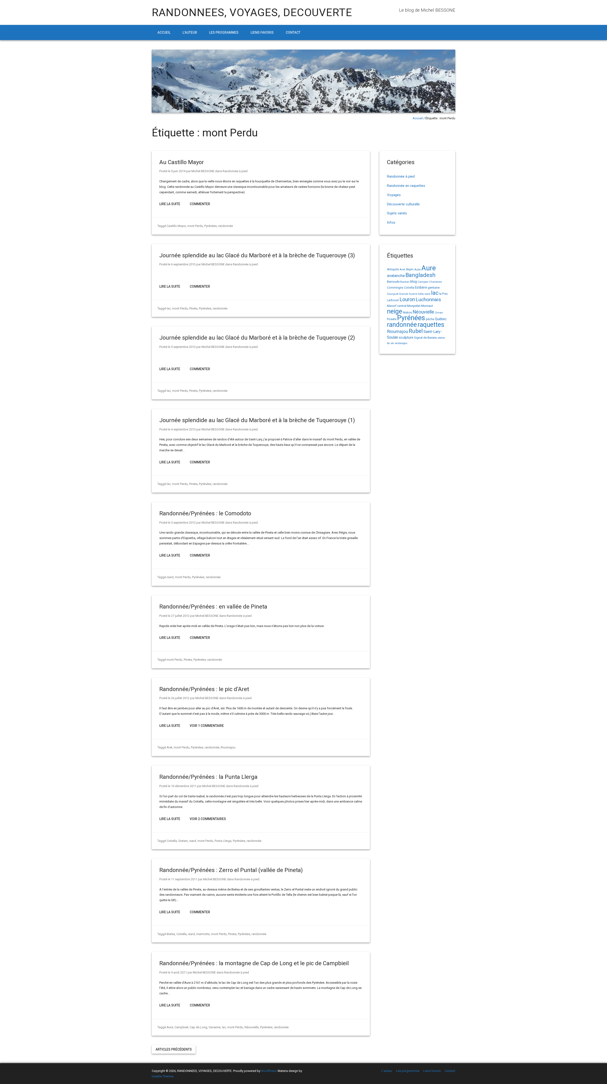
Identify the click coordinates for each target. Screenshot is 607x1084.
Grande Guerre (408, 293)
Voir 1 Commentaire (207, 726)
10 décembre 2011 (183, 786)
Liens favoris (262, 32)
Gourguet (392, 293)
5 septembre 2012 (183, 522)
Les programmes (224, 32)
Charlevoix (435, 281)
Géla (421, 293)
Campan (423, 281)
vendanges (401, 343)
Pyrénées (210, 226)
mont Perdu (195, 226)
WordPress (268, 1071)
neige (394, 311)
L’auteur (190, 32)
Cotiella (172, 841)
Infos (391, 222)
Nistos (407, 312)
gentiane (434, 287)
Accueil (163, 32)
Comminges (395, 287)
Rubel (416, 331)
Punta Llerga (223, 841)
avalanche (396, 275)
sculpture (406, 337)
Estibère (421, 287)
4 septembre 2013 (183, 429)
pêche (430, 319)
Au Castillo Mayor (181, 162)
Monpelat (413, 306)
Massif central (396, 306)
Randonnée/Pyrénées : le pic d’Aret (204, 689)
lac (169, 308)
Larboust (393, 300)
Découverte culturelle (403, 204)
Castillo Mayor (176, 226)
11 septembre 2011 (184, 879)
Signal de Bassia (425, 337)
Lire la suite (169, 204)
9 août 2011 (179, 972)
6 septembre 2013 (183, 264)
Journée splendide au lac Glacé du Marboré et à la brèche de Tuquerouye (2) (257, 337)
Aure (170, 1027)
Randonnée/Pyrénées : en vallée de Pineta (213, 606)
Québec (441, 319)
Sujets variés (397, 213)
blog (413, 282)
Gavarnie (215, 1027)
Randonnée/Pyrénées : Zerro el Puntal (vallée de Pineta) (231, 870)
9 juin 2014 (178, 171)
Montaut (427, 306)
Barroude (393, 281)
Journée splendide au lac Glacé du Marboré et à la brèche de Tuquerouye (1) (257, 420)
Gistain (183, 841)
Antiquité (393, 269)
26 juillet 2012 (180, 698)
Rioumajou (228, 747)
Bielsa (171, 934)
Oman (439, 312)
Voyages (394, 195)
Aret (169, 747)
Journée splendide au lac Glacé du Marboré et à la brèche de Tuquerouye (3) (257, 255)
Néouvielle (251, 1027)
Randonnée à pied (235, 171)
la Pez (443, 293)
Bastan (404, 281)
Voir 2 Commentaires (208, 819)
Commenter (200, 204)
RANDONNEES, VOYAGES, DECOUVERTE (252, 12)
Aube (417, 269)
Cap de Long (198, 1027)
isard (170, 577)
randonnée (225, 226)
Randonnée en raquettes (406, 186)
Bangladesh (420, 275)
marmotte (203, 934)
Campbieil (181, 1027)
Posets (391, 319)
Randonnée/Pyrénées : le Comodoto (205, 513)
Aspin (410, 269)
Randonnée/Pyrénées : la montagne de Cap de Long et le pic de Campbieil (254, 963)
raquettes (431, 324)
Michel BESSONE (202, 171)
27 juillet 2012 (180, 616)
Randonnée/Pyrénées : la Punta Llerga (208, 777)
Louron (407, 299)
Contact (293, 32)
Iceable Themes (162, 1076)
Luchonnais (428, 299)
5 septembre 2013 (183, 347)
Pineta (193, 308)
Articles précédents (174, 1049)
